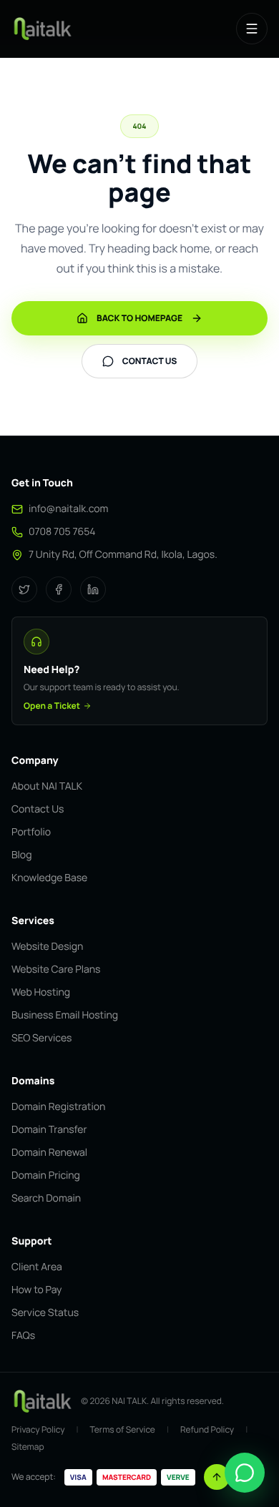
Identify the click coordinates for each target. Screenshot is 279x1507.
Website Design (47, 946)
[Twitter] (24, 589)
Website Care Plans (55, 969)
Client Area (36, 1267)
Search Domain (46, 1198)
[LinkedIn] (93, 589)
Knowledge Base (49, 878)
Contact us (149, 361)
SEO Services (41, 1038)
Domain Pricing (45, 1175)
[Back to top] (217, 1477)
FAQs (23, 1335)
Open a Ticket (52, 706)
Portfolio (31, 832)
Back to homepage (139, 318)
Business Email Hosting (64, 1015)
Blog (21, 855)
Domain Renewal (49, 1152)
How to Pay (36, 1290)
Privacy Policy (38, 1429)
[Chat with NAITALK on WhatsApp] (245, 1473)
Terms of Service (122, 1429)
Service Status (45, 1313)
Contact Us (37, 809)
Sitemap (27, 1447)
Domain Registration (58, 1107)
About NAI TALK (46, 786)
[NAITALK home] (41, 28)
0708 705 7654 (62, 532)
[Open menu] (252, 28)
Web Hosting (40, 992)
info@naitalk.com (68, 509)
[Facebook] (59, 589)
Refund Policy (207, 1429)
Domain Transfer (49, 1130)
